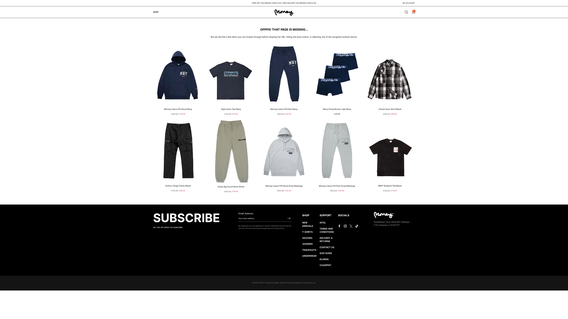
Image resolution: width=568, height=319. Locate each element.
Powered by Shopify (272, 283)
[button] (406, 12)
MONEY (261, 283)
